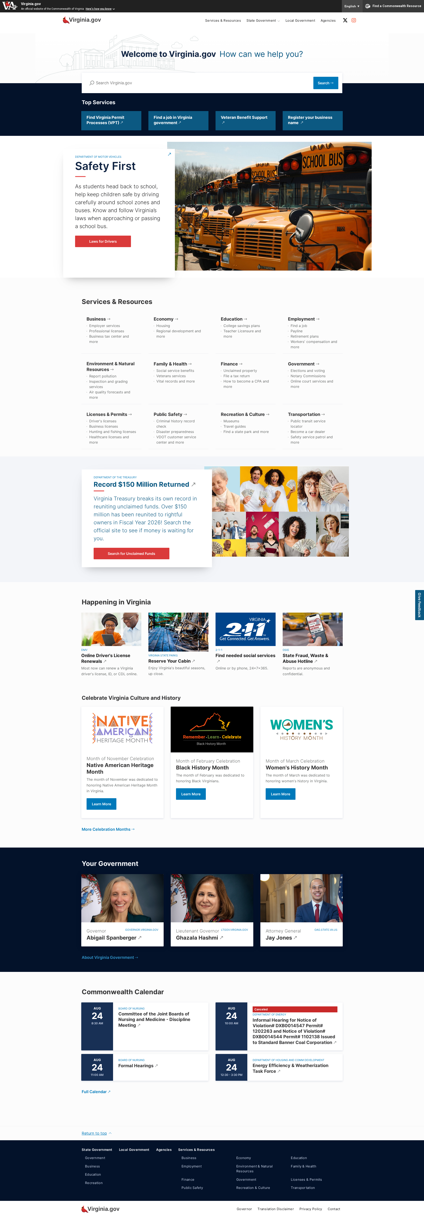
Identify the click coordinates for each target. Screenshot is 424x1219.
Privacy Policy (310, 1209)
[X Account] (345, 20)
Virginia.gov (31, 4)
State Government (97, 1150)
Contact (334, 1209)
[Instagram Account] (354, 20)
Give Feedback (419, 605)
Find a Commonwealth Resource (397, 6)
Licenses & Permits (306, 1179)
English (352, 6)
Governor (244, 1209)
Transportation (303, 1188)
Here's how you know (99, 8)
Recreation (94, 1183)
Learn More (191, 794)
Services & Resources (223, 20)
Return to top (94, 1133)
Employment (192, 1166)
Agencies (328, 20)
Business (92, 1166)
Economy (243, 1158)
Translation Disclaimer (275, 1209)
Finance (188, 1179)
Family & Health (303, 1166)
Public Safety (192, 1188)
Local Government (300, 20)
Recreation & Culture (253, 1188)
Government (95, 1158)
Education (93, 1174)
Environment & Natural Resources (254, 1168)
